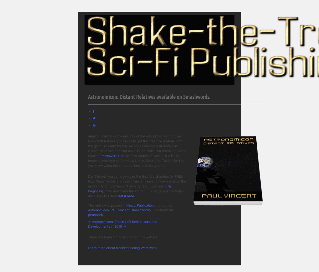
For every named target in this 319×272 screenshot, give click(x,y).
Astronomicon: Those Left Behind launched (122, 222)
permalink (95, 215)
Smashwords (109, 156)
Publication (145, 205)
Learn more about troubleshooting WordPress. (123, 248)
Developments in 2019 (107, 226)
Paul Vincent (120, 210)
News (130, 205)
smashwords (141, 210)
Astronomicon (98, 210)
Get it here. (126, 196)
